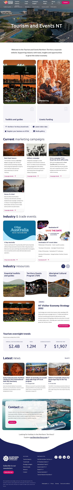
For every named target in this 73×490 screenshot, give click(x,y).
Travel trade (26, 461)
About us (25, 469)
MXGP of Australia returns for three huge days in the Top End (58, 379)
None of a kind (9, 194)
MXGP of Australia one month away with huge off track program (36, 379)
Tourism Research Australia (44, 474)
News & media (26, 467)
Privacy (52, 483)
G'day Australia (9, 242)
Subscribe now (8, 472)
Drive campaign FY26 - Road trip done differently (59, 159)
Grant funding (35, 6)
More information (64, 325)
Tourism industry (27, 459)
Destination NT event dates (47, 242)
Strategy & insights (27, 464)
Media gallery (54, 6)
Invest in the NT (41, 467)
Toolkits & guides (7, 6)
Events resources (18, 6)
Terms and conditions (65, 483)
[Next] (68, 266)
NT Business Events (42, 461)
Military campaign (33, 158)
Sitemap (57, 483)
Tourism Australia (41, 472)
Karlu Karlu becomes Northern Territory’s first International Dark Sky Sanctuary (13, 379)
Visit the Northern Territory (44, 459)
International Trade (42, 464)
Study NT (39, 469)
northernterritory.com (38, 437)
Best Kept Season (10, 158)
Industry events (45, 6)
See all (67, 358)
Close (59, 2)
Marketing (27, 6)
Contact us (12, 422)
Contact (65, 2)
